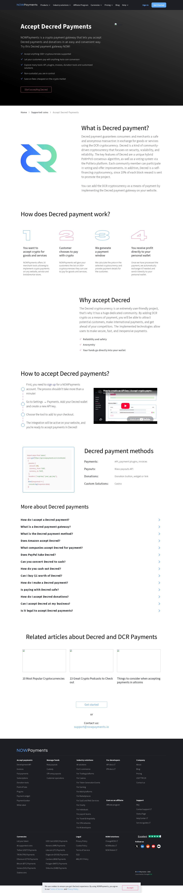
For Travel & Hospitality (86, 818)
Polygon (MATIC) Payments (56, 863)
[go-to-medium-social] (159, 846)
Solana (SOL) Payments (26, 868)
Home (24, 112)
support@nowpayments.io (91, 727)
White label (21, 805)
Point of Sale (22, 787)
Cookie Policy (81, 845)
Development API (24, 764)
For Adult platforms (84, 791)
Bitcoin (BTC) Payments (26, 863)
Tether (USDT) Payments (26, 850)
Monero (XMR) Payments (55, 845)
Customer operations (55, 778)
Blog (118, 5)
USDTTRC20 (141, 778)
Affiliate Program (80, 5)
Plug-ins (20, 791)
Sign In (145, 5)
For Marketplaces (84, 796)
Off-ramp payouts (54, 773)
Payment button (23, 800)
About (138, 764)
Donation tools (23, 782)
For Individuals (82, 809)
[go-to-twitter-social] (137, 846)
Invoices (20, 769)
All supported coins (24, 845)
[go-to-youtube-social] (153, 846)
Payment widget (23, 796)
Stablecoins (22, 872)
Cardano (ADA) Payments (56, 859)
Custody (50, 769)
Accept (130, 887)
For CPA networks (84, 823)
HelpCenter (141, 818)
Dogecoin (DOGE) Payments (57, 854)
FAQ (137, 804)
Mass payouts (52, 764)
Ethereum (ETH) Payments (27, 859)
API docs (109, 764)
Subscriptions (22, 778)
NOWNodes (110, 845)
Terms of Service (83, 850)
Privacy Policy (81, 841)
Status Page (141, 813)
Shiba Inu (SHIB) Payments (56, 868)
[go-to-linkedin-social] (142, 846)
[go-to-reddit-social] (148, 846)
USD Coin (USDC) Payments (56, 841)
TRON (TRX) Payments (25, 854)
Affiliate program (113, 804)
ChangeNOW (111, 841)
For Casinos (81, 778)
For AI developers (84, 827)
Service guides (142, 822)
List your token (23, 841)
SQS (78, 854)
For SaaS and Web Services (88, 800)
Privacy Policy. (73, 889)
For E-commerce (83, 769)
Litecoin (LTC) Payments (55, 850)
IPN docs (109, 769)
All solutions (81, 764)
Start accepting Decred (36, 89)
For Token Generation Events (88, 782)
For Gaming (81, 787)
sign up (51, 384)
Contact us (140, 782)
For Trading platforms (85, 773)
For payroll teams (84, 814)
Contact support (143, 809)
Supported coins (39, 112)
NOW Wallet (110, 850)
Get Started (158, 5)
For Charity (81, 805)
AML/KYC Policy (82, 859)
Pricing (139, 773)
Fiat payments (22, 773)
